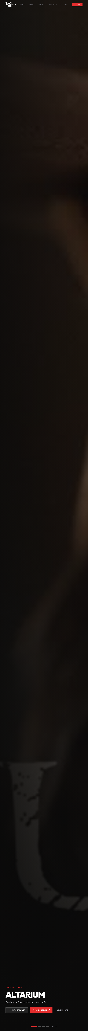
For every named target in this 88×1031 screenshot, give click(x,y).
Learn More (62, 1010)
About (40, 4)
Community (52, 4)
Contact (64, 4)
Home (13, 4)
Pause (54, 1026)
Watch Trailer (18, 1010)
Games (22, 4)
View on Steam (40, 1010)
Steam (77, 4)
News (31, 4)
